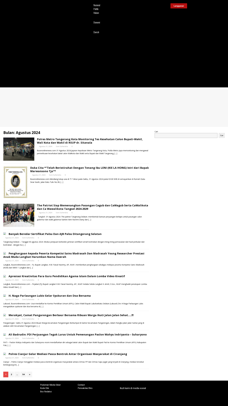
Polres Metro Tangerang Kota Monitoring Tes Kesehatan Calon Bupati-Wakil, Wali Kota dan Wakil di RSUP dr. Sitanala (90, 140)
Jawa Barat (98, 38)
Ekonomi (96, 22)
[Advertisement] (114, 107)
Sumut (96, 35)
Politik (95, 9)
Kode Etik (44, 388)
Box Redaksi (46, 391)
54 (23, 374)
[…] (116, 153)
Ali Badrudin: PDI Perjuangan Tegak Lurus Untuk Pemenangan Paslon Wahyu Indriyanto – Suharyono (78, 334)
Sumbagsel (98, 41)
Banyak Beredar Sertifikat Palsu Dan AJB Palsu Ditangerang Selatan (55, 234)
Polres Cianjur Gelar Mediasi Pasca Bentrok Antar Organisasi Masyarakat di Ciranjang (68, 354)
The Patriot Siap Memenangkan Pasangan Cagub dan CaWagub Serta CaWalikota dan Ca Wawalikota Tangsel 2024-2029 (92, 207)
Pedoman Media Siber (50, 385)
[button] (130, 44)
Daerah (96, 32)
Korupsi (96, 19)
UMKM (96, 25)
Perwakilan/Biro (85, 388)
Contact (81, 385)
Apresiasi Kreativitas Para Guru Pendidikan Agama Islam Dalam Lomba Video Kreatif (67, 276)
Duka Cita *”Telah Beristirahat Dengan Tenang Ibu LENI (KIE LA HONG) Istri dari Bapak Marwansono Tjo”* (89, 169)
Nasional (96, 5)
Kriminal (96, 16)
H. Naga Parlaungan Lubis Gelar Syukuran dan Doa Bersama (50, 295)
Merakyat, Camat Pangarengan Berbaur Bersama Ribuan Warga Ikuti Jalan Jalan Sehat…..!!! (71, 315)
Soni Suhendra (62, 146)
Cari (156, 131)
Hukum (96, 12)
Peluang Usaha (99, 28)
